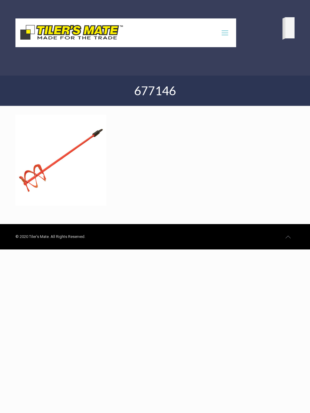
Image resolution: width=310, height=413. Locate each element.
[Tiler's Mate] (71, 33)
